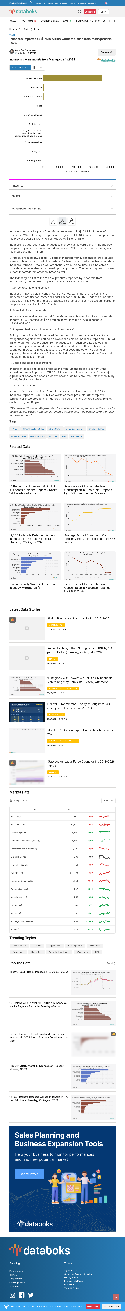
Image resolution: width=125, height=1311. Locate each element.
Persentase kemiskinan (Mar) (24, 849)
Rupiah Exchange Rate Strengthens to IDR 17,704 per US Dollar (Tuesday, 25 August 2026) (79, 650)
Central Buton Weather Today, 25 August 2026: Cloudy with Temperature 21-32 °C (78, 706)
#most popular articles (33, 429)
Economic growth (18, 832)
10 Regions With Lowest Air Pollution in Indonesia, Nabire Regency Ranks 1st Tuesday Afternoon (80, 680)
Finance (53, 772)
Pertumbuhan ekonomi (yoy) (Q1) (25, 841)
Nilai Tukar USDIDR (19, 865)
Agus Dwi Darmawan (25, 50)
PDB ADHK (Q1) (17, 873)
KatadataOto (92, 3)
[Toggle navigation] (112, 12)
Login (103, 12)
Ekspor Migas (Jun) (19, 889)
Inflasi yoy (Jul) (17, 816)
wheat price (82, 952)
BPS (97, 952)
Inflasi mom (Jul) (18, 824)
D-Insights (63, 3)
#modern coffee (96, 429)
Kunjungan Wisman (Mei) (22, 921)
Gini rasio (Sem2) (18, 857)
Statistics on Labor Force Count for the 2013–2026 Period (81, 764)
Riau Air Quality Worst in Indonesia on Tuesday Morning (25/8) (36, 1067)
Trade (36, 29)
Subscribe (90, 12)
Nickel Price (18, 952)
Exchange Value (75, 945)
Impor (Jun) (16, 913)
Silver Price (95, 945)
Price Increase (19, 945)
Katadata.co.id (40, 3)
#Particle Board (37, 436)
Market (52, 659)
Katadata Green (53, 3)
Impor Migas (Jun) (19, 897)
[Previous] (109, 21)
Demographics (56, 715)
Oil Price (37, 945)
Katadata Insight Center (78, 3)
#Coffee (53, 436)
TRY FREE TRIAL (112, 1306)
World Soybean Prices (59, 952)
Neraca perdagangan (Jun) (23, 881)
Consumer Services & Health (63, 689)
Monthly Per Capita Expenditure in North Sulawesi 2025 (80, 732)
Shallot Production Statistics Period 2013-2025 (78, 618)
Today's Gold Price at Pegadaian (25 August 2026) (38, 971)
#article (15, 429)
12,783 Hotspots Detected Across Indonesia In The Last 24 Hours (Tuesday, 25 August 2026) (39, 1098)
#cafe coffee (55, 429)
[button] (108, 3)
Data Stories (24, 29)
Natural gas (36, 952)
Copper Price (55, 945)
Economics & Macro (73, 1281)
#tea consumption (75, 429)
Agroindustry (56, 625)
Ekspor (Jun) (16, 905)
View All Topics (71, 1288)
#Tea (64, 436)
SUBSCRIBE (92, 1306)
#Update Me (76, 436)
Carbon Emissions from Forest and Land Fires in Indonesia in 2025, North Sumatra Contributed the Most (38, 1037)
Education (69, 1284)
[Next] (114, 21)
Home (12, 29)
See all (110, 963)
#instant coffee (18, 436)
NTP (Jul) (15, 929)
